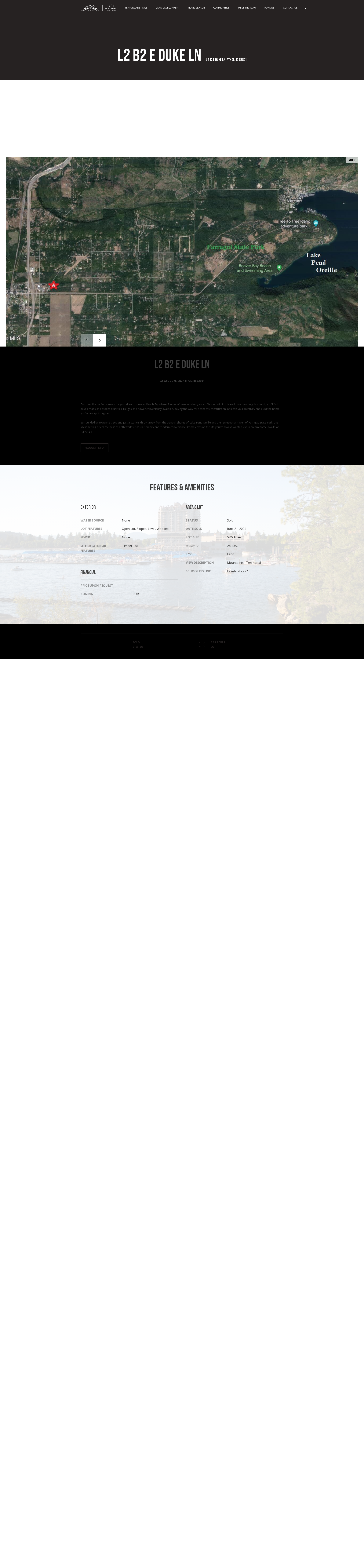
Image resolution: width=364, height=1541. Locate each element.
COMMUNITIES (221, 7)
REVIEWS (269, 7)
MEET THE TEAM (247, 7)
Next (99, 340)
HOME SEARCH (196, 7)
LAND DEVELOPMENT (168, 7)
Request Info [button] (94, 447)
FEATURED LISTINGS (136, 7)
